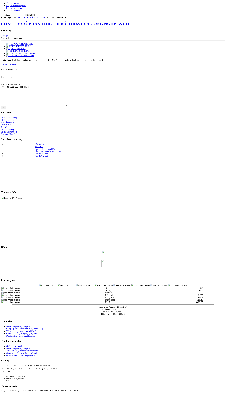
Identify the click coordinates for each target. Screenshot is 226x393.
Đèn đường (39, 144)
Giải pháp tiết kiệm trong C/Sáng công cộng (24, 329)
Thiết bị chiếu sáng (9, 118)
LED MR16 (41, 17)
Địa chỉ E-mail (7, 77)
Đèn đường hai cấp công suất (18, 326)
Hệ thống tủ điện (8, 122)
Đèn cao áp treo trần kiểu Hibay (48, 151)
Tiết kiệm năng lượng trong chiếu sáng (22, 331)
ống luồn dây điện (8, 134)
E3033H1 (39, 146)
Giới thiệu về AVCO (14, 346)
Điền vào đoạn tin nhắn (10, 84)
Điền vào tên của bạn (10, 69)
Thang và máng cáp (9, 132)
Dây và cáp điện (8, 127)
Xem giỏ (4, 36)
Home (20, 17)
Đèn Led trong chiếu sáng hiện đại (20, 336)
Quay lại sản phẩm (8, 65)
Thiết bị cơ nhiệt (8, 120)
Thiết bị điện (6, 125)
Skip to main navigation (16, 5)
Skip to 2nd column (14, 10)
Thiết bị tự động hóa (9, 129)
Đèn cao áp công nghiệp (45, 149)
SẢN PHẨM (29, 17)
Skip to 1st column (14, 8)
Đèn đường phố (41, 154)
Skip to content (12, 3)
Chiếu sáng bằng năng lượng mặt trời (21, 333)
